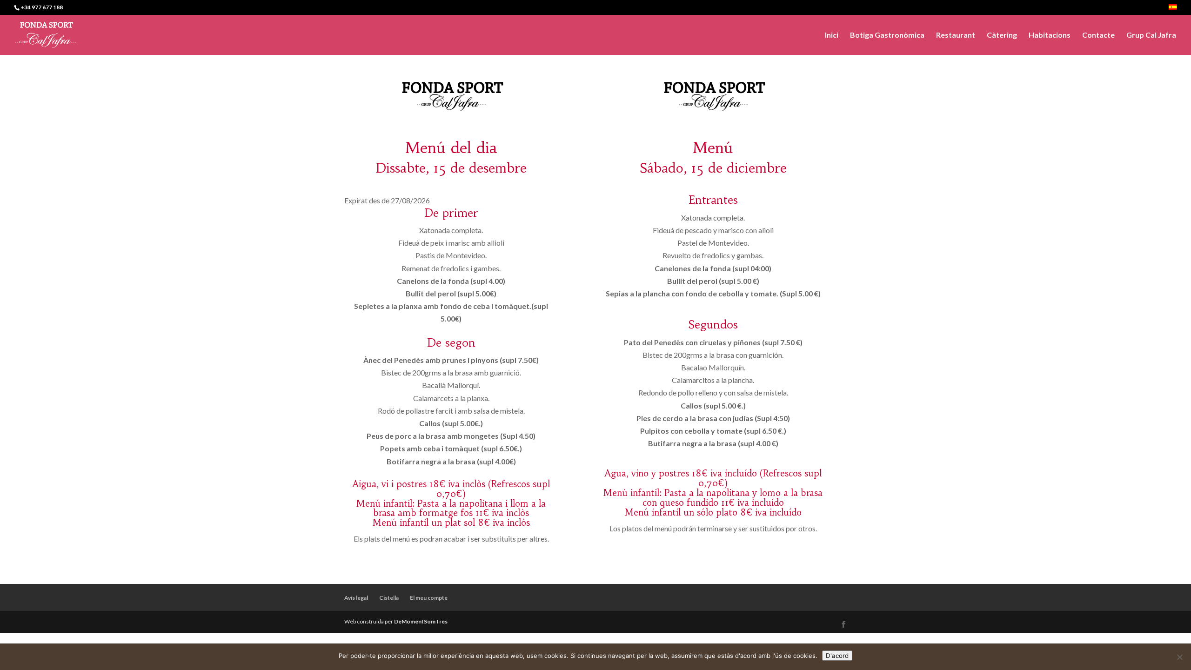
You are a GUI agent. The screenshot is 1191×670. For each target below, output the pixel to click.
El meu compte (429, 597)
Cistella (389, 597)
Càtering (1002, 35)
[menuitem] (1173, 9)
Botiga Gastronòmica (887, 35)
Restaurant (955, 35)
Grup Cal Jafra (1151, 35)
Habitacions (1050, 35)
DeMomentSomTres (421, 621)
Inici (831, 35)
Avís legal (356, 597)
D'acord (837, 655)
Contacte (1098, 35)
